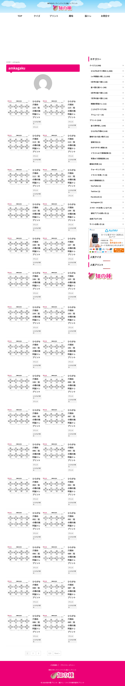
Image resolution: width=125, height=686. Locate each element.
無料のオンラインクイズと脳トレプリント (62, 670)
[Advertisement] (62, 37)
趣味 (71, 15)
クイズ (37, 15)
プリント (54, 15)
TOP (20, 15)
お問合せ (105, 15)
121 (49, 653)
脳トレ (88, 15)
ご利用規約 (53, 665)
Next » (57, 653)
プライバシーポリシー (67, 665)
